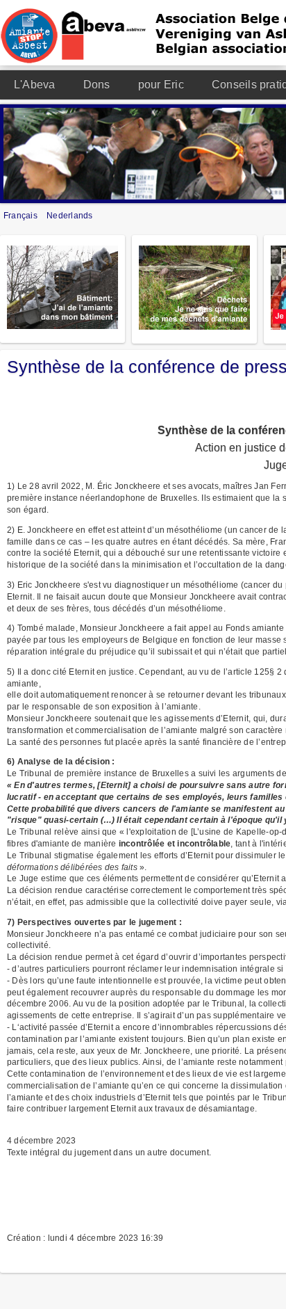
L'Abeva (35, 84)
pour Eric (161, 84)
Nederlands (69, 215)
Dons (96, 84)
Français (21, 215)
